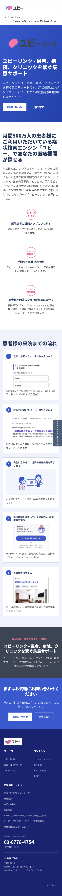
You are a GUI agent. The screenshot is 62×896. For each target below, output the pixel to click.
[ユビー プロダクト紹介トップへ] (31, 741)
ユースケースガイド (42, 759)
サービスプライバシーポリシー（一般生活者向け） (27, 815)
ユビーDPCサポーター (14, 764)
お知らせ (38, 776)
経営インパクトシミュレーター (18, 792)
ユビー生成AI (10, 759)
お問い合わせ (14, 107)
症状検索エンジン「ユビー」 (17, 826)
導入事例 (38, 764)
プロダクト (15, 17)
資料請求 (38, 107)
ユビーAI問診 (10, 770)
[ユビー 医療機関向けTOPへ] (14, 8)
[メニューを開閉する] (54, 8)
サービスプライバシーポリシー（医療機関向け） (26, 821)
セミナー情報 (40, 770)
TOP (5, 17)
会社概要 (8, 809)
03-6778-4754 (19, 842)
